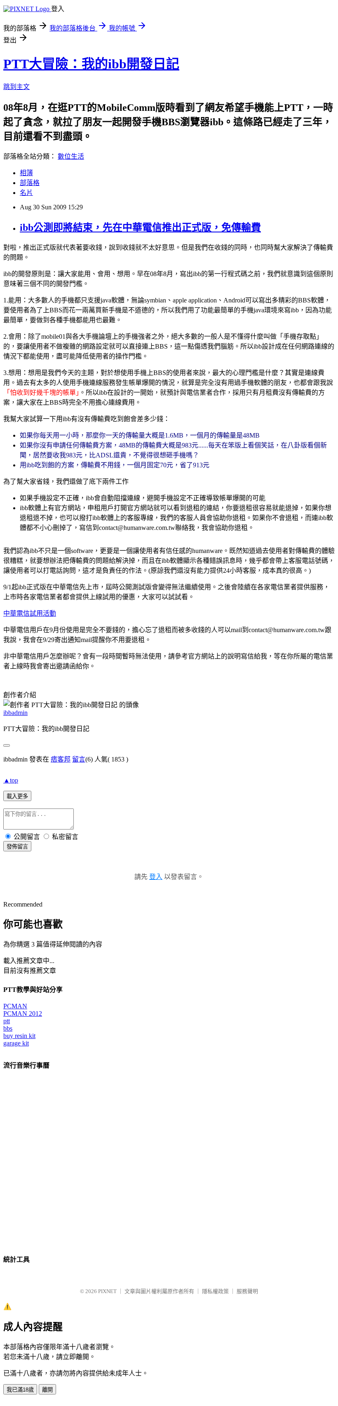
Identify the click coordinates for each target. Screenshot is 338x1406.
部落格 (30, 182)
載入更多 (17, 796)
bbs (7, 1028)
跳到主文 (16, 86)
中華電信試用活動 (29, 613)
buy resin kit (19, 1035)
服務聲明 (247, 1291)
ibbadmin (15, 712)
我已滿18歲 (20, 1390)
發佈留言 (17, 847)
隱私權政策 (215, 1291)
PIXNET (107, 1291)
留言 (78, 759)
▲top (10, 780)
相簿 (26, 172)
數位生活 (71, 156)
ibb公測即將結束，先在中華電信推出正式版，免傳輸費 (140, 227)
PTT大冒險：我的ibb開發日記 (91, 63)
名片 (26, 192)
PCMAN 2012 (22, 1013)
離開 (47, 1390)
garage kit (16, 1043)
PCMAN (15, 1006)
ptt (6, 1020)
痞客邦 (60, 759)
